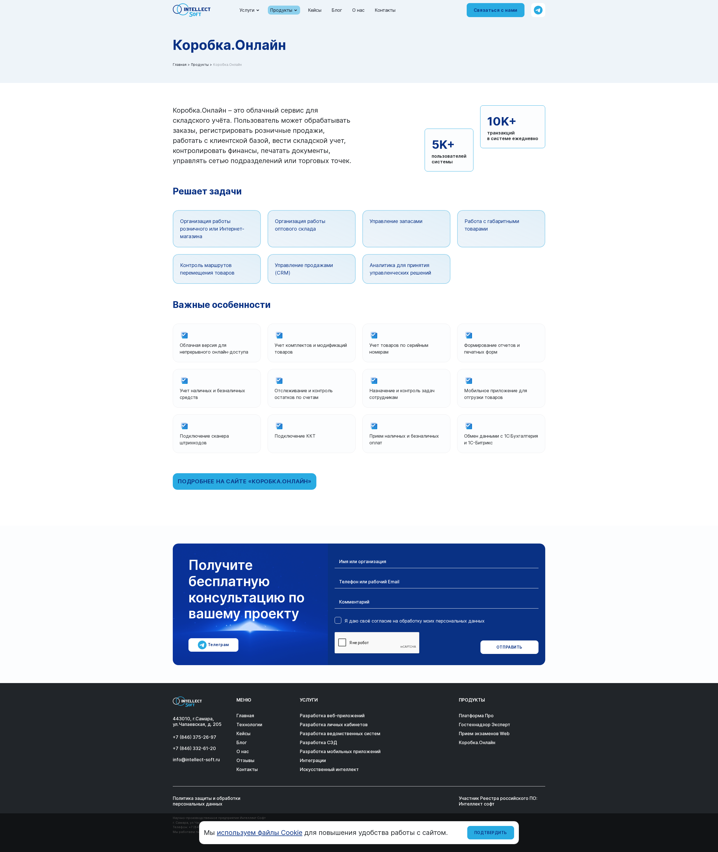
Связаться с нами (495, 10)
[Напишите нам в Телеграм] (538, 10)
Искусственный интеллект (329, 769)
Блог (337, 10)
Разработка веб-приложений (332, 715)
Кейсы (314, 10)
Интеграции (313, 760)
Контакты (385, 10)
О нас (358, 10)
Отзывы (245, 760)
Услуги (309, 700)
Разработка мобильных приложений (340, 751)
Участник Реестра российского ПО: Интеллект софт (498, 801)
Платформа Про (476, 715)
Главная (180, 64)
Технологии (249, 724)
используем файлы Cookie (259, 832)
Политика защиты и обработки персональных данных (206, 801)
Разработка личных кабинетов (334, 724)
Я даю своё (415, 621)
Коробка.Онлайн (477, 742)
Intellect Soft (192, 10)
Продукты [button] (281, 10)
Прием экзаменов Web (484, 733)
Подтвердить (490, 832)
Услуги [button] (247, 10)
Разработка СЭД (318, 742)
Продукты (200, 64)
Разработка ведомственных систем (340, 733)
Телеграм (218, 644)
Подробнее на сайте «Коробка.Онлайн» (245, 481)
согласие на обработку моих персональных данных (428, 621)
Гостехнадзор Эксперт (484, 724)
